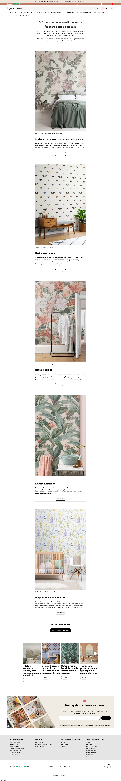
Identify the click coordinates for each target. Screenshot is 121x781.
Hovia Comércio (39, 742)
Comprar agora (61, 154)
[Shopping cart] (112, 8)
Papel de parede (14, 744)
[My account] (107, 8)
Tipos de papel (89, 744)
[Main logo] (11, 8)
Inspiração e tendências (14, 15)
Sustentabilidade (64, 744)
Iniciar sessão (106, 4)
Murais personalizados (15, 742)
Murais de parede (14, 746)
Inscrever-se (106, 717)
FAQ (86, 756)
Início (8, 15)
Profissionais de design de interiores (43, 744)
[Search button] (98, 8)
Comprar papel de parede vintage (60, 630)
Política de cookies (90, 754)
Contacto (63, 746)
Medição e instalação (90, 742)
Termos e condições (90, 748)
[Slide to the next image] (95, 653)
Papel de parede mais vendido (17, 748)
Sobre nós (63, 742)
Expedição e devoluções (91, 746)
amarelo (45, 605)
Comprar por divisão (15, 752)
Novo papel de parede (15, 750)
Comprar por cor (14, 754)
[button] (112, 4)
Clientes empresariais (40, 746)
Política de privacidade (91, 750)
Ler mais (26, 680)
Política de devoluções (91, 752)
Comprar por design (15, 756)
